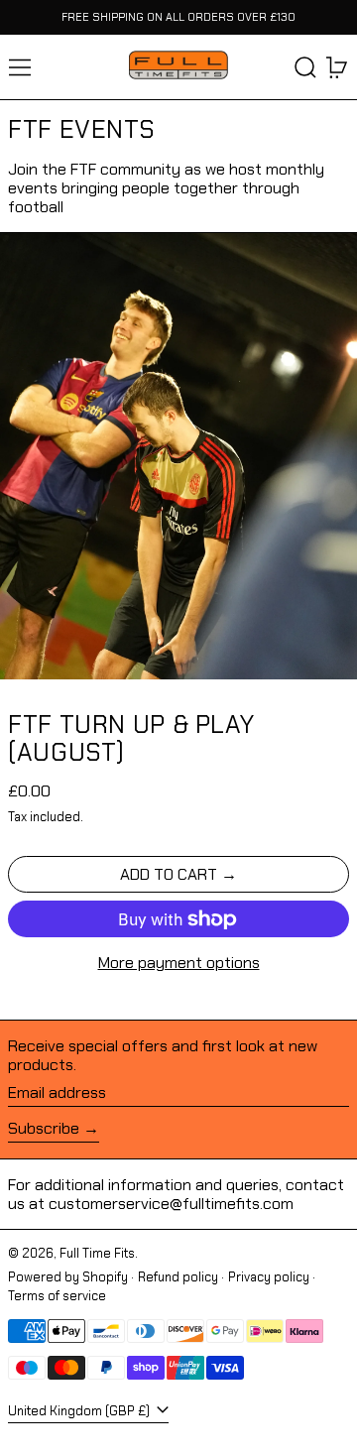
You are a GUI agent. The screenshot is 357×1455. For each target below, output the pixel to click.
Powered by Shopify (68, 1277)
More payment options (179, 962)
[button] (305, 67)
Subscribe (43, 1128)
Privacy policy (268, 1277)
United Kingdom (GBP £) (80, 1410)
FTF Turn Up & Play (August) (131, 738)
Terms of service (57, 1295)
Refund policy (178, 1277)
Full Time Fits (97, 1253)
